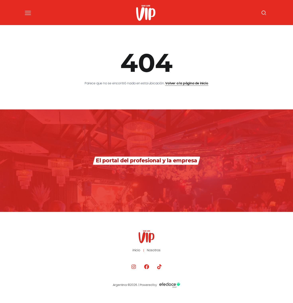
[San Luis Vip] (146, 12)
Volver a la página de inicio (186, 83)
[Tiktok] (159, 266)
